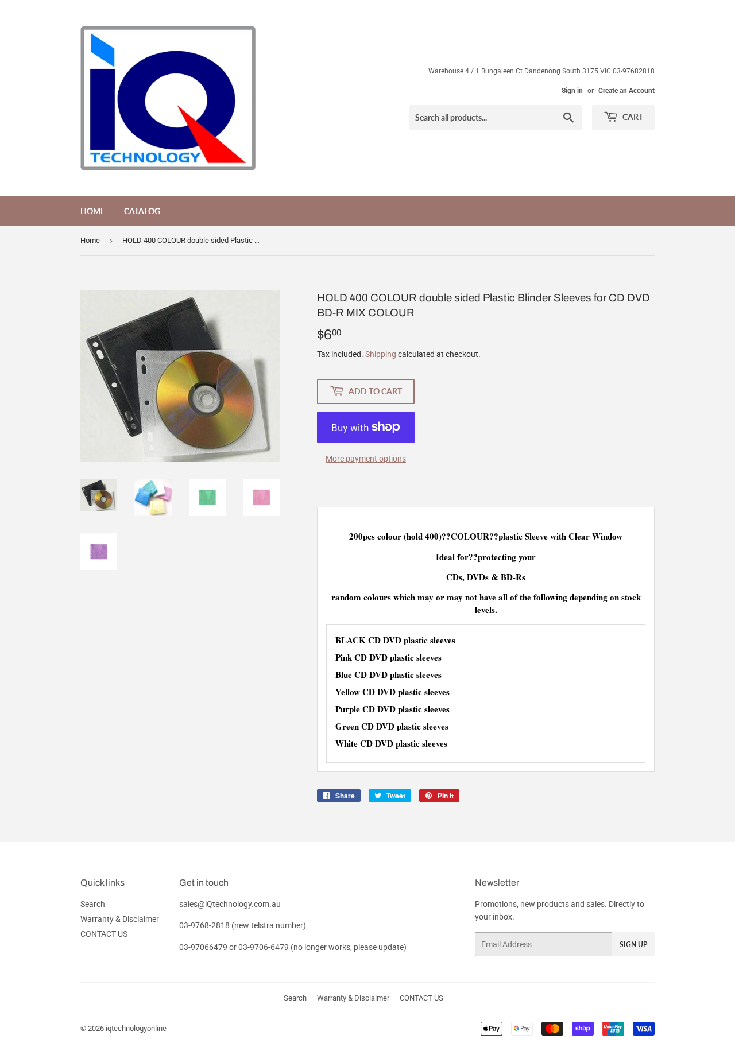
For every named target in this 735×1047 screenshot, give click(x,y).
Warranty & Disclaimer (119, 919)
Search (92, 904)
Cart (632, 117)
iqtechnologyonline (136, 1028)
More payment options (366, 458)
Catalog (142, 211)
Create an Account (626, 91)
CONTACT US (103, 934)
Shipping (380, 354)
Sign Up (633, 944)
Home (92, 211)
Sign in (572, 91)
